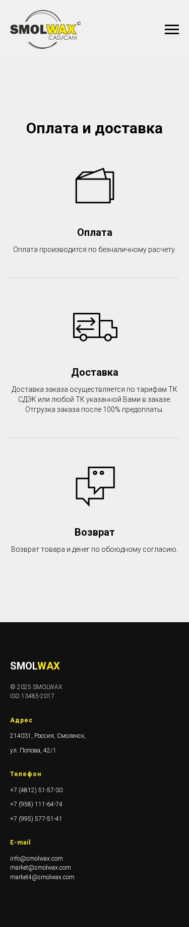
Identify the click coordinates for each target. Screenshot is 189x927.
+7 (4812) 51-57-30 (36, 790)
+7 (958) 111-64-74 (36, 804)
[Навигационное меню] (172, 30)
